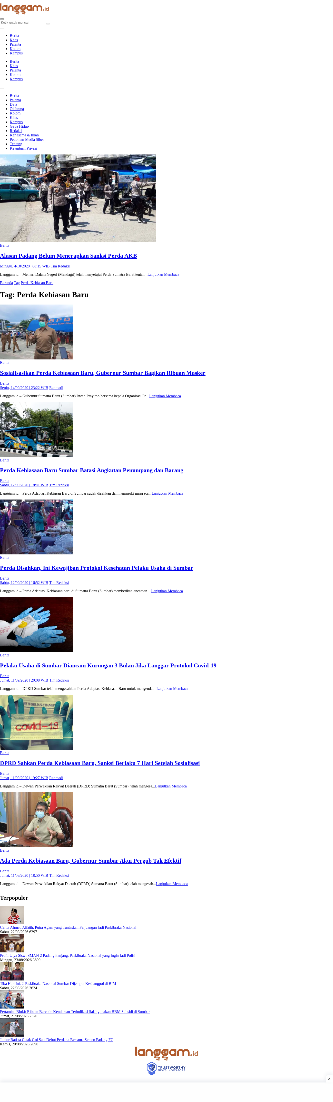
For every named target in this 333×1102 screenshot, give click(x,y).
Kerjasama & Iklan (24, 135)
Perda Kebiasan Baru (37, 283)
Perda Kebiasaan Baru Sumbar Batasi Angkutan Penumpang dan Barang (91, 470)
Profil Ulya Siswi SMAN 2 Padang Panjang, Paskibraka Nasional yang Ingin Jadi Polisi (67, 955)
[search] (2, 19)
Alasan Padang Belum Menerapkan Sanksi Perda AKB (68, 256)
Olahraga (17, 109)
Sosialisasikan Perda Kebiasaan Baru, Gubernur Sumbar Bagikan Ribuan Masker (103, 373)
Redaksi (16, 131)
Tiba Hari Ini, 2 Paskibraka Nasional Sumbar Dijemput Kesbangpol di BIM (58, 983)
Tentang (16, 144)
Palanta (15, 44)
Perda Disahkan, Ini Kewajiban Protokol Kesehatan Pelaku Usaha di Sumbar (96, 568)
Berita (14, 35)
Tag (17, 283)
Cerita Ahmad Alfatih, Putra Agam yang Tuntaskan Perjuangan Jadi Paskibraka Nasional (68, 927)
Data (13, 104)
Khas (14, 40)
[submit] (48, 23)
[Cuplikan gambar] (12, 923)
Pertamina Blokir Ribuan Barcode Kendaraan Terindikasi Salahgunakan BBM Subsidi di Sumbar (75, 1012)
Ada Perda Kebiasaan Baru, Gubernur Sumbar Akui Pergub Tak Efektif (90, 860)
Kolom (15, 49)
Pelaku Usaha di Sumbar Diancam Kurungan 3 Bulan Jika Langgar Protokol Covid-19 (108, 665)
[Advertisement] (166, 1092)
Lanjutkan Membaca (163, 274)
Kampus (16, 53)
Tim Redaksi (60, 266)
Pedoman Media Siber (27, 139)
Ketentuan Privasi (23, 148)
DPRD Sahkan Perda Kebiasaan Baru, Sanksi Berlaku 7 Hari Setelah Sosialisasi (100, 763)
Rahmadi (56, 388)
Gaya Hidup (19, 126)
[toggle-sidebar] (2, 28)
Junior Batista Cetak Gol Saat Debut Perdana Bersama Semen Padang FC (56, 1040)
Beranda (6, 283)
